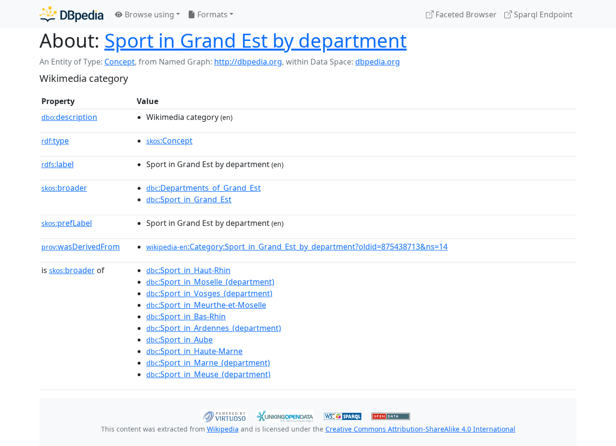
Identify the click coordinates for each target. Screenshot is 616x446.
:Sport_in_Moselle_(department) (210, 281)
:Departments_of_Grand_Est (203, 188)
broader (64, 188)
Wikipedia (223, 428)
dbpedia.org (377, 61)
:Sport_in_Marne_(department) (208, 362)
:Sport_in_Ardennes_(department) (213, 328)
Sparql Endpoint (542, 14)
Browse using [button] (148, 14)
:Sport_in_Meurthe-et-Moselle (206, 305)
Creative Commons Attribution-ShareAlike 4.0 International (420, 428)
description (69, 117)
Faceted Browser (465, 14)
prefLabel (66, 223)
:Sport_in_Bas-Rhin (186, 316)
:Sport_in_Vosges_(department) (209, 293)
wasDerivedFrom (80, 246)
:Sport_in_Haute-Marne (194, 351)
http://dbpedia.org (248, 61)
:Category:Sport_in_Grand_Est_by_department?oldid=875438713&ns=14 (297, 246)
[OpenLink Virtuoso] (224, 415)
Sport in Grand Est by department (255, 40)
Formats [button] (211, 14)
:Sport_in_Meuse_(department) (208, 374)
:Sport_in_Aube (179, 339)
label (57, 164)
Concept (119, 61)
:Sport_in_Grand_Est (188, 199)
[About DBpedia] (71, 14)
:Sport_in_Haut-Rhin (188, 270)
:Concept (169, 140)
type (55, 140)
